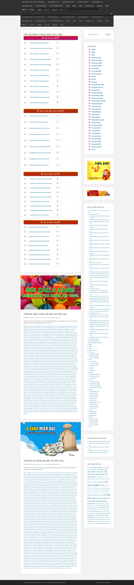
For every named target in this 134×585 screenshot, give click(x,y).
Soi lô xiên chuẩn (97, 521)
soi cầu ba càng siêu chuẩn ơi (56, 560)
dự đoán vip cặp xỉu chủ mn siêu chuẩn (40, 197)
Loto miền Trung (96, 136)
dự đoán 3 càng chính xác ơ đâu (69, 353)
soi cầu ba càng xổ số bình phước (69, 408)
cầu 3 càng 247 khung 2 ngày (61, 327)
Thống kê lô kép (96, 111)
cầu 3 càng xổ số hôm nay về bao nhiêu (54, 347)
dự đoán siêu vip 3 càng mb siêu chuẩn (39, 146)
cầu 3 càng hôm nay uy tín (47, 335)
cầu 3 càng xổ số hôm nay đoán (37, 347)
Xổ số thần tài (95, 90)
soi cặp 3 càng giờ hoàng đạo (30, 369)
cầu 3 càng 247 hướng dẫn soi (47, 327)
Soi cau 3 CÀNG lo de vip (46, 379)
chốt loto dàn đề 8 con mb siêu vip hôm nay (99, 441)
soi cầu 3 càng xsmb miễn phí (62, 389)
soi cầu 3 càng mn (62, 381)
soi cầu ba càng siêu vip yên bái (47, 406)
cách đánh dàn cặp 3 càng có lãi (55, 474)
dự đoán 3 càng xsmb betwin (52, 358)
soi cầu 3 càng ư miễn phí (44, 385)
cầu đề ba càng (71, 506)
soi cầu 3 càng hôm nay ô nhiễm (64, 377)
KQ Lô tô (47, 9)
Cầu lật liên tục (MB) (97, 95)
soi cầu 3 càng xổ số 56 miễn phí (61, 545)
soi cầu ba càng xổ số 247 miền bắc (59, 563)
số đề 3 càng (61, 534)
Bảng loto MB (93, 411)
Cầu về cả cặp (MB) (97, 98)
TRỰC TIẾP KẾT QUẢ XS (56, 5)
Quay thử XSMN (96, 141)
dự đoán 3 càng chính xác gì (55, 353)
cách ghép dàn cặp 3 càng (69, 474)
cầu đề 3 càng (60, 505)
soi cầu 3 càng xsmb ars (36, 389)
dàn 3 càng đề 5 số (58, 513)
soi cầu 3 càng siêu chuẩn (32, 382)
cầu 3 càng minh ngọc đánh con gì (34, 339)
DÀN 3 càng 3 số (59, 511)
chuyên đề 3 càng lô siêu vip (59, 510)
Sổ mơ (93, 149)
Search (107, 34)
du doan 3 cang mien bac (69, 352)
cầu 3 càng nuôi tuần (31, 492)
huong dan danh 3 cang (39, 361)
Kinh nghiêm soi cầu (27, 5)
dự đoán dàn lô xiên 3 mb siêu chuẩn (39, 134)
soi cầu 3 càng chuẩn (55, 376)
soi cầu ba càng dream (37, 550)
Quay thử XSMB (96, 138)
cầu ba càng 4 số (69, 503)
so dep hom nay (35, 366)
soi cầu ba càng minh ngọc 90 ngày (60, 556)
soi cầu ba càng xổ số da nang (46, 410)
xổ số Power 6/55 (96, 73)
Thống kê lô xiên (96, 109)
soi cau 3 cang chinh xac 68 (41, 374)
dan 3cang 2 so (59, 352)
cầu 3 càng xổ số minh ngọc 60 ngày (36, 348)
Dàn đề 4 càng (36, 516)
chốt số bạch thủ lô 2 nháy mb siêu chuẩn (41, 48)
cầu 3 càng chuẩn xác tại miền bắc (62, 332)
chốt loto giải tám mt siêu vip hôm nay (99, 298)
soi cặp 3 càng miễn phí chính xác (57, 369)
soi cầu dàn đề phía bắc (94, 511)
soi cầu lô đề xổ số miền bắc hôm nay (96, 519)
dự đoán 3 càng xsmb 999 (35, 524)
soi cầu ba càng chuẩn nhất (61, 392)
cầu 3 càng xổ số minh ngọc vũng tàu (65, 350)
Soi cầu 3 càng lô (36, 379)
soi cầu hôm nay (91, 513)
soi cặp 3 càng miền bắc (43, 369)
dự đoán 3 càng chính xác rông (31, 355)
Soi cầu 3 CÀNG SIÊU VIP (56, 384)
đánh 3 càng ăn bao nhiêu (36, 531)
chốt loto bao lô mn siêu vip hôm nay (99, 314)
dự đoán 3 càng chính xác (29, 518)
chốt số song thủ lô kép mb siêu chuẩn (40, 64)
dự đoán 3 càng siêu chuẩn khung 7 (38, 356)
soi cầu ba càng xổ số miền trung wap (64, 566)
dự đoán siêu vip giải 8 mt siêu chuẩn (39, 236)
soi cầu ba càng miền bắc (37, 397)
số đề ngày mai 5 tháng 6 (93, 523)
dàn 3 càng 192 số (30, 511)
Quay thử (54, 9)
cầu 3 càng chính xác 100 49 (35, 329)
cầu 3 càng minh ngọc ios (65, 339)
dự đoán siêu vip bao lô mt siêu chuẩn (39, 241)
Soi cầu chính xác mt (83, 2)
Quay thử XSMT (96, 144)
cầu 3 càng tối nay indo (64, 343)
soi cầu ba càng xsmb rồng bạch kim (55, 568)
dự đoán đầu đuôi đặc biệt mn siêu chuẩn (41, 210)
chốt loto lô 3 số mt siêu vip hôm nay (99, 300)
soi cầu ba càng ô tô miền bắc (70, 402)
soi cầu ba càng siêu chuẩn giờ (31, 403)
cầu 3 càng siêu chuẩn (53, 492)
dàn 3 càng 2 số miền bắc (49, 511)
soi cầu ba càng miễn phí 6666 (69, 398)
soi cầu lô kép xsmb (100, 513)
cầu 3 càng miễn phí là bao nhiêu (33, 337)
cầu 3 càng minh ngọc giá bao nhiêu (51, 339)
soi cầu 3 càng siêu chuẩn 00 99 (45, 382)
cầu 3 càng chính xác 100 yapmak (55, 480)
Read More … (50, 323)
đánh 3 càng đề (33, 532)
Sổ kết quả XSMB (96, 60)
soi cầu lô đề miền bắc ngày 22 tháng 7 (102, 517)
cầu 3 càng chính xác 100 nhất (54, 331)
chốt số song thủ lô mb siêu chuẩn (39, 53)
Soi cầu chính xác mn (97, 2)
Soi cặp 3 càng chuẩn (49, 368)
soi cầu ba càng (39, 390)
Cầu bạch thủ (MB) (96, 92)
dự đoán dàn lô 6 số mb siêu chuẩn (38, 116)
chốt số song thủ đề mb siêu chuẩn (39, 75)
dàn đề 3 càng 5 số (55, 514)
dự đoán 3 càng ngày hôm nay (30, 522)
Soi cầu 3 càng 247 (54, 371)
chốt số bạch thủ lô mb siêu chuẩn (39, 43)
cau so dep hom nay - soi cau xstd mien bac (42, 317)
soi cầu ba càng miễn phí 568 (54, 398)
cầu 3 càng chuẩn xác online (46, 332)
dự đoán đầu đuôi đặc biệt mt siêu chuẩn (40, 259)
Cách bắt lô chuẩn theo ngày (99, 469)
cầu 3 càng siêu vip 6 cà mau (68, 342)
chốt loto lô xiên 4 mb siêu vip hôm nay (99, 275)
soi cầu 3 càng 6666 (63, 371)
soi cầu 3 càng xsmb (68, 387)
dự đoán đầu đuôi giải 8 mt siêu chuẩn (39, 254)
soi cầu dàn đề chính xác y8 (92, 509)
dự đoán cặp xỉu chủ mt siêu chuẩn (38, 245)
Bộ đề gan (89, 467)
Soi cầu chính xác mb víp (68, 2)
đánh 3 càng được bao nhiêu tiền (44, 532)
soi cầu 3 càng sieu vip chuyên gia (53, 543)
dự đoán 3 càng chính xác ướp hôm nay (47, 355)
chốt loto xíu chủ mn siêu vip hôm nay (99, 337)
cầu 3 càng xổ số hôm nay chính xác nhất (56, 345)
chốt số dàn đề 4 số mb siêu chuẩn (39, 81)
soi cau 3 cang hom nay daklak (67, 376)
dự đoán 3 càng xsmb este (34, 360)
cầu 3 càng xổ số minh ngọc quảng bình (48, 350)
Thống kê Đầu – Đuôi (97, 119)
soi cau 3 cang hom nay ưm (58, 540)
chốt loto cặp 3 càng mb (50, 352)
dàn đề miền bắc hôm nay (95, 488)
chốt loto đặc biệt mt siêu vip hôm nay (99, 296)
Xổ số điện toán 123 (97, 87)
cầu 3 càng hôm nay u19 (34, 335)
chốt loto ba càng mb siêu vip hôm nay (44, 460)
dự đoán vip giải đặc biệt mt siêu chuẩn (39, 231)
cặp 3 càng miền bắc (55, 476)
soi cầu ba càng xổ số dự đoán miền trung (63, 410)
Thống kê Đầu (95, 114)
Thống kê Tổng (95, 122)
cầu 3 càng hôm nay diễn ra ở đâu (59, 334)
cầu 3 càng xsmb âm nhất (38, 352)
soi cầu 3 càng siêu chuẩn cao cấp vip (62, 382)
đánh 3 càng (51, 529)
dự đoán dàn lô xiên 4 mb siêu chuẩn (39, 140)
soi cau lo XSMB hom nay (102, 507)
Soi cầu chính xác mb (53, 2)
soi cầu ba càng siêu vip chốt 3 (67, 405)
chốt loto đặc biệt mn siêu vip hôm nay (99, 320)
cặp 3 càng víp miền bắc (65, 476)
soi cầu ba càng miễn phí (49, 397)
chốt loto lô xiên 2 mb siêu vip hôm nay (99, 272)
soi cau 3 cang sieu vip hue (32, 385)
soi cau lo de (92, 505)
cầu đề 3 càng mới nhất (38, 506)
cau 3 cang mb (71, 485)
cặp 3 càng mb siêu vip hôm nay (67, 326)
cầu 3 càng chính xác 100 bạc (63, 329)
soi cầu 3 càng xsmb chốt (49, 389)
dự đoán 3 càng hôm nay (64, 519)
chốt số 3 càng (29, 510)
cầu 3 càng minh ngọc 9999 (60, 337)
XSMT (80, 5)
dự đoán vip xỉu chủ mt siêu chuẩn (38, 227)
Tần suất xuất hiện (96, 125)
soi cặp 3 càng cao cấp (38, 368)
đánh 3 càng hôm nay (57, 532)
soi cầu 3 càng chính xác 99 (68, 374)
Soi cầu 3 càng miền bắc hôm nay (38, 381)
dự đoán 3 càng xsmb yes (60, 360)
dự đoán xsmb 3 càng (29, 361)
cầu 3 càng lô (64, 485)
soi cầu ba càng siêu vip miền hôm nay (66, 561)
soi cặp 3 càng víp (38, 371)
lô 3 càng (54, 363)
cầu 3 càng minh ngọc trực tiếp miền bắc (59, 490)
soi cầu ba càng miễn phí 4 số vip (39, 398)
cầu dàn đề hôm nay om (99, 476)
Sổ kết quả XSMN (96, 63)
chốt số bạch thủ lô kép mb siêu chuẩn (40, 59)
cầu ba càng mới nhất (43, 505)
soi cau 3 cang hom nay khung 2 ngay (48, 377)
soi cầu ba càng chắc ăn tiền (47, 392)
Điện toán (24, 9)
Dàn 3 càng (69, 510)
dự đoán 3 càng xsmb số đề (47, 360)
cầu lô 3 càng (46, 508)
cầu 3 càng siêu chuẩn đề (67, 340)
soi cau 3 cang (46, 371)
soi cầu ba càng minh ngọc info (40, 402)
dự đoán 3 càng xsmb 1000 (68, 356)
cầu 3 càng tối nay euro (53, 343)
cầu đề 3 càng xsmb (62, 506)
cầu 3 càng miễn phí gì (59, 335)
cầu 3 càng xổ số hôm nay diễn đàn (39, 498)
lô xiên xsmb (100, 495)
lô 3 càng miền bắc (33, 364)
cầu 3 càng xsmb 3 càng (46, 503)
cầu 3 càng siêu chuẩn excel (37, 493)
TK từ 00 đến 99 (96, 128)
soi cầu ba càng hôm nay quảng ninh (66, 395)
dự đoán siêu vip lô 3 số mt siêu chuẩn (39, 264)
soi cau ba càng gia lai (32, 394)
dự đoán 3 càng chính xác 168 (41, 353)
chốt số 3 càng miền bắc (38, 510)
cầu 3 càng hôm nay (30, 484)
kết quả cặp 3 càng (69, 361)
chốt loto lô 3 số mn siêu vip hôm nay (99, 324)
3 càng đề (55, 472)
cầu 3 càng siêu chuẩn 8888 (54, 340)
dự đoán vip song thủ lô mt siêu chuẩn (39, 250)
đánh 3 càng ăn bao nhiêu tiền (62, 531)
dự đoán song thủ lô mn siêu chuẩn (39, 201)
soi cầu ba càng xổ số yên (44, 411)
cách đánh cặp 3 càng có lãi (41, 474)
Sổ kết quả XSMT (96, 65)
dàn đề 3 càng (47, 514)
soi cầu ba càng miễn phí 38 (61, 553)
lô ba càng (50, 364)
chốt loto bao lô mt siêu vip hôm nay (99, 290)
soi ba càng (47, 366)
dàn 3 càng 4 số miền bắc (69, 511)
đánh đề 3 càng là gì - (36, 534)
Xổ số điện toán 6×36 (95, 374)
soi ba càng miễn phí (55, 366)
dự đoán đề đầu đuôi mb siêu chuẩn (39, 165)
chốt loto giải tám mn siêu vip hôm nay (99, 322)
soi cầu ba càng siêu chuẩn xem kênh (36, 405)
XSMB (67, 5)
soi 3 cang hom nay (69, 534)
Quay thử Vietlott (96, 147)
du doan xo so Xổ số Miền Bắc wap (96, 482)
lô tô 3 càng (28, 366)
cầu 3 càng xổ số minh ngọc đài (52, 348)
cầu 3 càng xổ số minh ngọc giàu (67, 348)
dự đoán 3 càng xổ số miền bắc (54, 356)
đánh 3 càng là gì (67, 532)
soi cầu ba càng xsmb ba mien (57, 411)
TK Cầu (32, 9)
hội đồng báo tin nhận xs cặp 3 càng (49, 534)
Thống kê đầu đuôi (97, 103)
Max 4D (93, 79)
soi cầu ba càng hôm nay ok (51, 395)
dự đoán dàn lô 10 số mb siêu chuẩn (39, 159)
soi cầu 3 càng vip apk (56, 385)
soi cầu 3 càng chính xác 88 (54, 374)
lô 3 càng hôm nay (70, 363)
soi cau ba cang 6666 (48, 390)
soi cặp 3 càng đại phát (72, 368)
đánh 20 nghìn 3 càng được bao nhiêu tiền (38, 529)
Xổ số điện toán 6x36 (97, 84)
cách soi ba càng (27, 476)
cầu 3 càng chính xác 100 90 (49, 329)
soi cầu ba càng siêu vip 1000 (52, 405)
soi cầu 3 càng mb (67, 379)
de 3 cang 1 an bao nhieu (46, 516)
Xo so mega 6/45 (96, 71)
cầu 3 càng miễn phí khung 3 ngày (49, 487)
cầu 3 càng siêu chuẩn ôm (40, 342)
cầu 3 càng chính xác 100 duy (64, 479)
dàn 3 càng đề (50, 513)
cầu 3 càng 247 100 (35, 327)
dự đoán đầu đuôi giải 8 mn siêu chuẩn (40, 206)
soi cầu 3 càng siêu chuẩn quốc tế (41, 384)
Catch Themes (106, 582)
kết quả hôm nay (89, 5)
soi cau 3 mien (98, 504)
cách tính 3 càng (46, 476)
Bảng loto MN (93, 415)
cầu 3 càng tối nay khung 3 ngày (42, 497)
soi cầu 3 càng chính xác (51, 373)
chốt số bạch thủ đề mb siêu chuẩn (39, 70)
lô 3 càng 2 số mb (61, 363)
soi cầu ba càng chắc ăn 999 (60, 390)
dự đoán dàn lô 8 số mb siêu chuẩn (38, 122)
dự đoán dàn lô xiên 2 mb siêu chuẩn (39, 128)
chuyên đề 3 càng (49, 510)
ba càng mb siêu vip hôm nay (64, 472)
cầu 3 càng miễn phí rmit (47, 337)
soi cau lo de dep (99, 505)
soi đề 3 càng (67, 568)
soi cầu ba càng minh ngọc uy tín (54, 402)
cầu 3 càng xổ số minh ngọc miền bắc (49, 502)
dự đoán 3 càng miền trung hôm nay (69, 521)
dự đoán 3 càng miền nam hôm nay (53, 521)
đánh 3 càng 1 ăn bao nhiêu (60, 529)
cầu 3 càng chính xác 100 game (39, 331)
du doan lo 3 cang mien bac (70, 516)
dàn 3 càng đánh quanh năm (40, 513)
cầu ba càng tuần (52, 505)
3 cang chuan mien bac (54, 326)
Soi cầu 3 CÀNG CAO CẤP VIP (38, 373)
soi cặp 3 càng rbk (69, 369)
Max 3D (93, 76)
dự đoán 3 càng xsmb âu (40, 358)
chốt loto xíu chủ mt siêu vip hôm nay (99, 311)
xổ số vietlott (95, 68)
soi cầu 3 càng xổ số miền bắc (56, 387)
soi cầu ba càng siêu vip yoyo (62, 406)
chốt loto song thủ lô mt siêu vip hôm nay (100, 309)
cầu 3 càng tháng (36, 495)
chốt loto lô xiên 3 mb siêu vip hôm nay (99, 273)
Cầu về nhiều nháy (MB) (98, 101)
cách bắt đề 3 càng (30, 474)
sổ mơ (62, 9)
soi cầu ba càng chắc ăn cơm (51, 548)
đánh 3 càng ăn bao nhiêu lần (48, 531)
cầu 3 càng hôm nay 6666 (34, 334)
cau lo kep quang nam (97, 467)
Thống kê (39, 9)
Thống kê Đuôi (95, 117)
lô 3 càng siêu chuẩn (42, 364)
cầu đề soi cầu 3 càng (37, 508)
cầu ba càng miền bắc (32, 505)
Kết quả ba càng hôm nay (58, 361)
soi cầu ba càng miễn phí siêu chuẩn (46, 400)
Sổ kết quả (99, 5)
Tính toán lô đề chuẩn (40, 5)
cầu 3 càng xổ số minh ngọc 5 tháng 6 (37, 500)
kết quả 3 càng (48, 361)
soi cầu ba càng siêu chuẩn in (45, 403)
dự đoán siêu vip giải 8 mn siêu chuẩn (40, 188)
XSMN (74, 5)
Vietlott (107, 5)
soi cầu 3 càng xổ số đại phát (41, 387)
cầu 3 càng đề (57, 482)
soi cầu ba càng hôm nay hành (62, 394)
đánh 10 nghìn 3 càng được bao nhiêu (51, 527)
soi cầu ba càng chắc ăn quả (34, 392)
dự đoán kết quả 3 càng (71, 360)
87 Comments (57, 317)
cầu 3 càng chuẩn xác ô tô (34, 332)
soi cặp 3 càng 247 (28, 368)
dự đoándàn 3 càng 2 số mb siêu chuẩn (39, 152)
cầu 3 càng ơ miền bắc (42, 340)
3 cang (50, 472)
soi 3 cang (41, 366)
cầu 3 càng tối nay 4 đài (46, 495)
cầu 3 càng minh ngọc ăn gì (52, 489)
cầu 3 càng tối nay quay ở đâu (39, 345)
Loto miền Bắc (95, 130)
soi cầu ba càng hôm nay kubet (37, 395)
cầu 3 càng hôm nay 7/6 (45, 334)
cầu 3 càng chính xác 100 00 (62, 477)
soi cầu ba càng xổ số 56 (55, 408)
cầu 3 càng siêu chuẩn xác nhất (54, 342)
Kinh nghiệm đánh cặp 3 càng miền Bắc (43, 363)
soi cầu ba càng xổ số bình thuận (31, 410)
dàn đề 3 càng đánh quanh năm (67, 514)
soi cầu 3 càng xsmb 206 (35, 547)
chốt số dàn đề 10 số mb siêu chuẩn (39, 97)
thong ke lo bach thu (104, 523)
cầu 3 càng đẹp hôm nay (65, 482)
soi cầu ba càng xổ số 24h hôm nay (41, 408)
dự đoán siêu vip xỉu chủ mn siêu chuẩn (41, 179)
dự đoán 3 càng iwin (61, 355)
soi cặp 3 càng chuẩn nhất (60, 368)
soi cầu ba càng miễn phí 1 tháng (63, 397)
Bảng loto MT (93, 413)
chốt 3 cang (52, 508)
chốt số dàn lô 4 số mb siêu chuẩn (39, 102)
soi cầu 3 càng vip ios (67, 385)
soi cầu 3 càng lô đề (57, 379)
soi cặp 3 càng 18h (72, 366)
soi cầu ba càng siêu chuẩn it (59, 403)
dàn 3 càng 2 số (38, 511)
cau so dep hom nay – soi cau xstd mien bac (33, 2)
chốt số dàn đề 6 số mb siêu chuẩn (39, 86)
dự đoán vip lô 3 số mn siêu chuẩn (39, 215)
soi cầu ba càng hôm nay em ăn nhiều (46, 394)
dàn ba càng (33, 514)
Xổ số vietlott (93, 361)
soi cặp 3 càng (64, 366)
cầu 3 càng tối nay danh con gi (40, 343)
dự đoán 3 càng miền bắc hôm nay (36, 521)
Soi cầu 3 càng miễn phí (52, 381)
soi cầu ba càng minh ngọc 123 (62, 400)
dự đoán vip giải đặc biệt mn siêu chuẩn (41, 183)
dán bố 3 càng (40, 514)
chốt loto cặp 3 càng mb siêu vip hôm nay (45, 314)
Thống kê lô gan (96, 106)
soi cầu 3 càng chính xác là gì (42, 376)
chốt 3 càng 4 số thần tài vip (61, 508)
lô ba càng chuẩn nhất (58, 364)
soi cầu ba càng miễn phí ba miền (65, 555)
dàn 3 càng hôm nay (68, 513)
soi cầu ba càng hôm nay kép (39, 552)
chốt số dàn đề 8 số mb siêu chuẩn (39, 92)
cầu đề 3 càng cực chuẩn (69, 505)
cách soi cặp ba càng (37, 476)
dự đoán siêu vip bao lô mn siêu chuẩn (40, 192)
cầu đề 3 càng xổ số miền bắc (51, 506)
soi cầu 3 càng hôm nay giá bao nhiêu (63, 539)
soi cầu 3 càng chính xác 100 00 (64, 373)
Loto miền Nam (95, 133)
